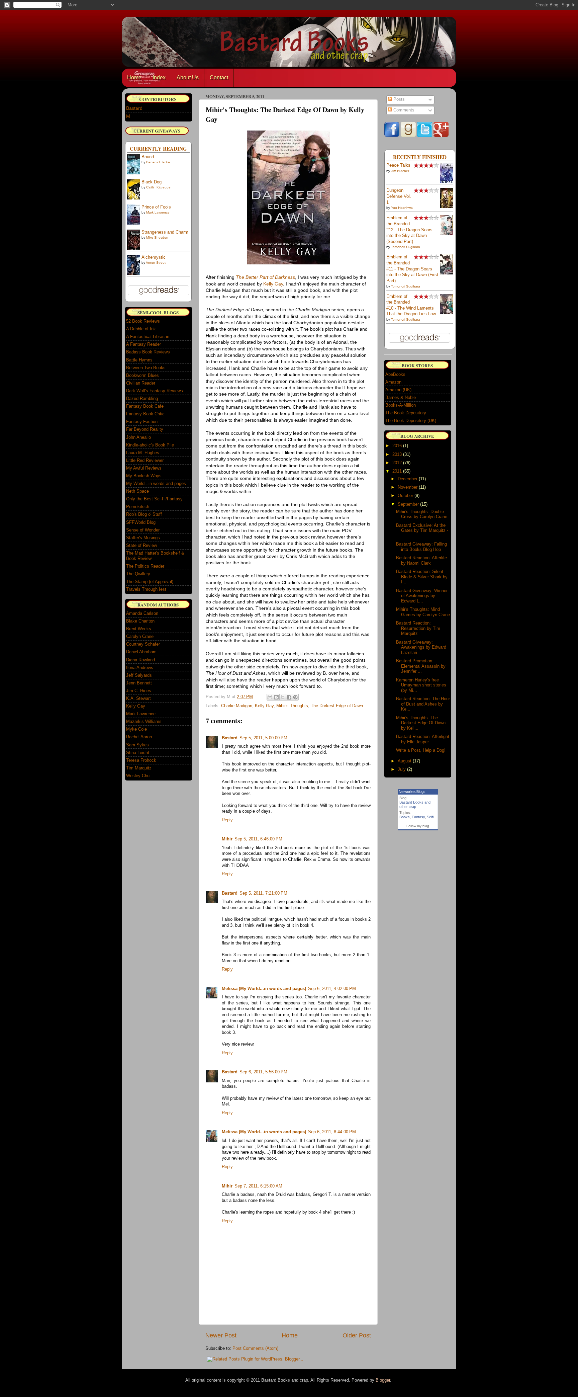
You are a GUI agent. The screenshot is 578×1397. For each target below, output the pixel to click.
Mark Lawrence (158, 212)
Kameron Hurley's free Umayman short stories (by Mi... (421, 685)
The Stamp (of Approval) (149, 581)
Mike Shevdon (157, 237)
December (407, 478)
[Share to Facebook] (289, 697)
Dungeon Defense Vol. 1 (398, 196)
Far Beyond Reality (144, 429)
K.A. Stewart (138, 698)
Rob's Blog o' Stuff (144, 514)
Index (159, 77)
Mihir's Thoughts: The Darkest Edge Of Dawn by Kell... (421, 723)
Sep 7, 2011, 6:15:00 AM (258, 1186)
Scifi (430, 817)
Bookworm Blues (142, 375)
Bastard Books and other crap (414, 804)
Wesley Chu (138, 775)
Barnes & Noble (400, 397)
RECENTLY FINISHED (420, 157)
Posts (398, 99)
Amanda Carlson (142, 613)
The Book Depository (405, 412)
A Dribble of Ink (141, 328)
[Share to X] (282, 697)
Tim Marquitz (139, 767)
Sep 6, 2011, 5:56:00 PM (263, 1072)
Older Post (357, 1335)
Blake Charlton (140, 621)
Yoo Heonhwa (402, 208)
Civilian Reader (140, 383)
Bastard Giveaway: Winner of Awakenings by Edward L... (422, 595)
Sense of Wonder (143, 529)
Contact (219, 77)
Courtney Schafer (143, 644)
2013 (397, 454)
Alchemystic (153, 257)
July (402, 769)
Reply (227, 820)
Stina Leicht (137, 752)
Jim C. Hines (138, 690)
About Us (188, 77)
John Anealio (138, 437)
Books (404, 817)
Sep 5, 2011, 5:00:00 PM (263, 738)
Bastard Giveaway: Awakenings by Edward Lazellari (421, 647)
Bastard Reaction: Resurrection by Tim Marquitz (418, 628)
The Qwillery (138, 573)
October (405, 495)
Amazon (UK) (398, 389)
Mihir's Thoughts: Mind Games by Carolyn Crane (423, 612)
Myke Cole (136, 729)
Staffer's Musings (143, 537)
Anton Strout (156, 262)
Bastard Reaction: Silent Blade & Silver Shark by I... (422, 576)
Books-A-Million (400, 405)
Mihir (227, 839)
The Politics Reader (145, 566)
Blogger (383, 1380)
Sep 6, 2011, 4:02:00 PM (332, 988)
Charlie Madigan (236, 706)
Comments (403, 110)
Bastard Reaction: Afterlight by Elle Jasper (422, 739)
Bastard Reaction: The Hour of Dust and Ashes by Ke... (423, 704)
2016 (397, 445)
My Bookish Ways (144, 475)
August (404, 760)
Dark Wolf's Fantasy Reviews (154, 390)
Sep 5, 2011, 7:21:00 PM (263, 893)
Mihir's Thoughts (292, 706)
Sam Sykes (137, 744)
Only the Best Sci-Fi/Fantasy (154, 498)
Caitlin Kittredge (158, 187)
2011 (397, 471)
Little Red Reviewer (145, 460)
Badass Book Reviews (148, 351)
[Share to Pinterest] (295, 697)
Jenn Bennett (139, 682)
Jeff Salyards (139, 675)
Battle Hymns (139, 359)
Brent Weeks (138, 628)
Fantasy (418, 817)
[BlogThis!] (276, 697)
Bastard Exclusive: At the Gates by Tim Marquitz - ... (422, 530)
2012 (397, 462)
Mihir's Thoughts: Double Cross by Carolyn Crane (421, 514)
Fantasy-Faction (142, 421)
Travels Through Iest (146, 589)
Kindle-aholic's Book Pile (150, 444)
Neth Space (137, 491)
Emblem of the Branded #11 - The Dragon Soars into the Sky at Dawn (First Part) (412, 269)
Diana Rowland (140, 659)
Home (134, 77)
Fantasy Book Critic (145, 413)
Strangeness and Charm (164, 232)
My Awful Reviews (144, 468)
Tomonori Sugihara (405, 247)
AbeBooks (395, 374)
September (408, 504)
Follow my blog (417, 826)
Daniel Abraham (141, 651)
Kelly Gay (273, 283)
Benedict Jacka (158, 162)
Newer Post (220, 1335)
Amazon (393, 382)
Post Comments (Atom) (255, 1348)
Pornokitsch (137, 506)
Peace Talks (398, 165)
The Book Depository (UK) (410, 420)
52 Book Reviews (143, 321)
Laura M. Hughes (142, 452)
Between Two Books (146, 367)
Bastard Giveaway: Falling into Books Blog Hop (421, 547)
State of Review (141, 545)
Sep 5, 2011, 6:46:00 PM (258, 839)
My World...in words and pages (156, 483)
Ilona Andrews (139, 667)
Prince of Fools (156, 207)
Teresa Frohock (141, 760)
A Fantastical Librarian (147, 336)
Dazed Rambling (142, 398)
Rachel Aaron (139, 736)
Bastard (229, 738)
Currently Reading (158, 148)
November (407, 487)
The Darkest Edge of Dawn (337, 706)
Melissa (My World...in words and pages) (264, 988)
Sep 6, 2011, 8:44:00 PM (332, 1132)
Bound (147, 157)
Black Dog (151, 182)
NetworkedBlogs (412, 792)
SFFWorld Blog (141, 522)
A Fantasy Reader (143, 344)
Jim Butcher (400, 171)
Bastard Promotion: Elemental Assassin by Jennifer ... (421, 666)
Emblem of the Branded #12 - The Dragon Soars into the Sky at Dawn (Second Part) (409, 230)
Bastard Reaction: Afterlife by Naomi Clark (421, 560)
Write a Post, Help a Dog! (421, 750)
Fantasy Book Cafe (145, 406)
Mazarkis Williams (144, 721)
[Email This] (270, 697)
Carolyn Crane (140, 636)
